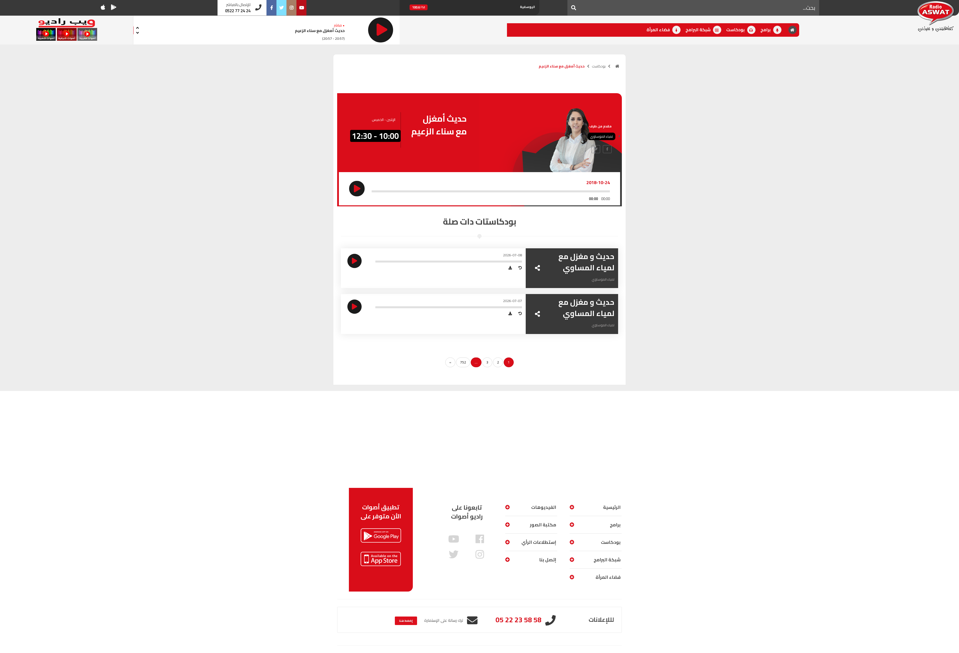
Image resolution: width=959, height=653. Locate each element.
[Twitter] (281, 7)
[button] (573, 7)
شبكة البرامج (699, 30)
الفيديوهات (543, 507)
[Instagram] (291, 7)
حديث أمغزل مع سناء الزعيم (320, 30)
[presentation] (137, 27)
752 (463, 362)
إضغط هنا (406, 621)
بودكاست (736, 30)
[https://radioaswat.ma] (617, 66)
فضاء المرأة (659, 30)
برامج (766, 30)
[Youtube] (301, 7)
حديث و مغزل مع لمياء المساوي (586, 262)
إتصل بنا (547, 560)
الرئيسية (612, 507)
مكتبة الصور (543, 525)
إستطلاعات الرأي (538, 542)
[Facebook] (271, 7)
